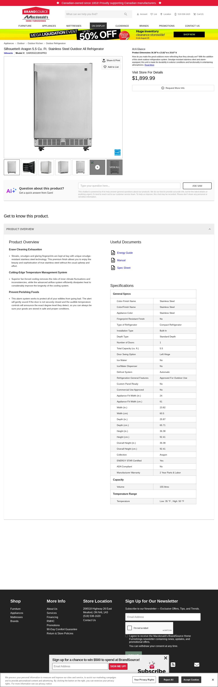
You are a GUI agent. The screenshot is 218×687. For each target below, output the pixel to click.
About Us (52, 608)
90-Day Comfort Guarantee (62, 629)
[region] (109, 680)
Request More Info (175, 88)
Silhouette (8, 53)
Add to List (113, 67)
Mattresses (73, 26)
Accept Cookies (191, 679)
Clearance (122, 26)
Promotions (166, 26)
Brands (144, 26)
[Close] (212, 679)
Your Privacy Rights (144, 679)
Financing (52, 617)
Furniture (25, 26)
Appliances (49, 26)
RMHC (51, 621)
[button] (138, 14)
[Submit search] (126, 14)
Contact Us (192, 26)
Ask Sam (197, 186)
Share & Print (113, 60)
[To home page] (36, 14)
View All (115, 167)
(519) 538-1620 (92, 616)
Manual (121, 260)
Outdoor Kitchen (35, 43)
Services (52, 612)
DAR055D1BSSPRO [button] (36, 53)
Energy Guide (125, 252)
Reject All (168, 679)
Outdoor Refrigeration (56, 43)
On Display (98, 26)
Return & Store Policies (60, 633)
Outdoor (21, 43)
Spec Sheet (123, 267)
